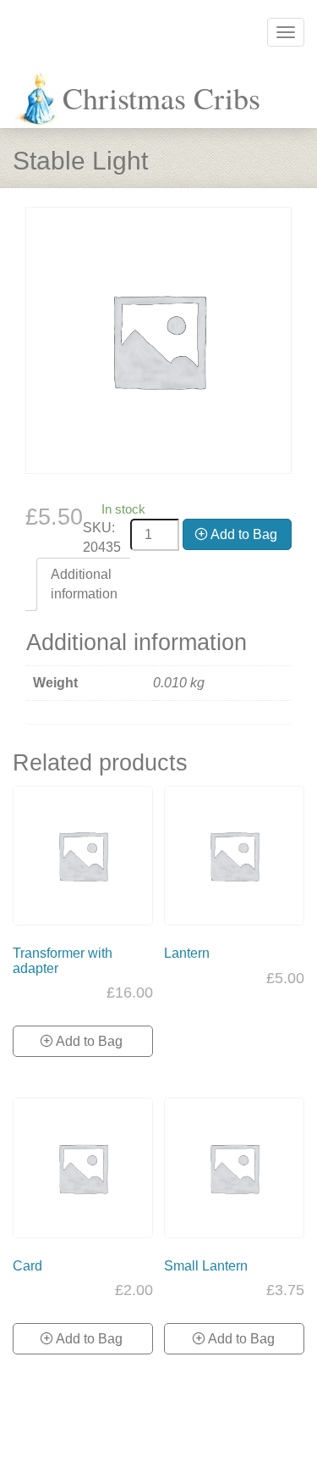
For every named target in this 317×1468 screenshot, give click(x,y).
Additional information (84, 584)
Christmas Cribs (161, 97)
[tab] (84, 585)
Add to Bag (243, 534)
